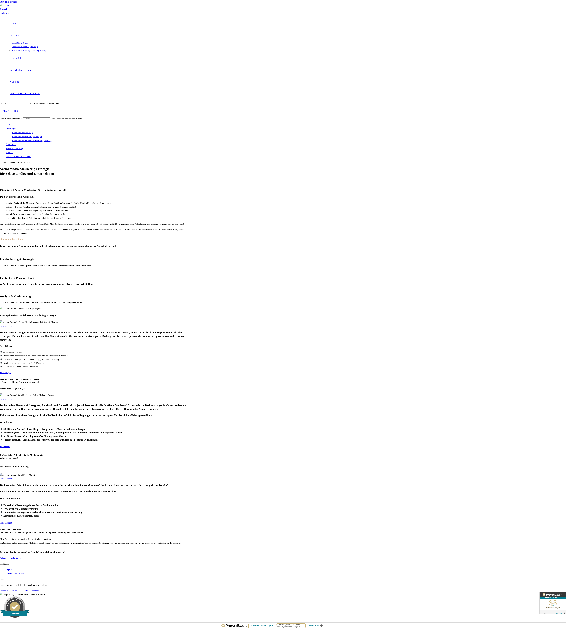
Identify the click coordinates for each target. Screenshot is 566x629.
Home (8, 124)
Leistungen (11, 128)
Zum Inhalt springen (8, 2)
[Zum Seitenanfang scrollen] (1, 621)
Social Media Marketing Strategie (27, 136)
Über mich (11, 144)
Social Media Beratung (22, 132)
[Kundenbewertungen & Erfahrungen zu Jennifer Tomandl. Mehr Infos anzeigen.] (552, 603)
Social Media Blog (14, 148)
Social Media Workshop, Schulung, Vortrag (32, 140)
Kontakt (9, 152)
